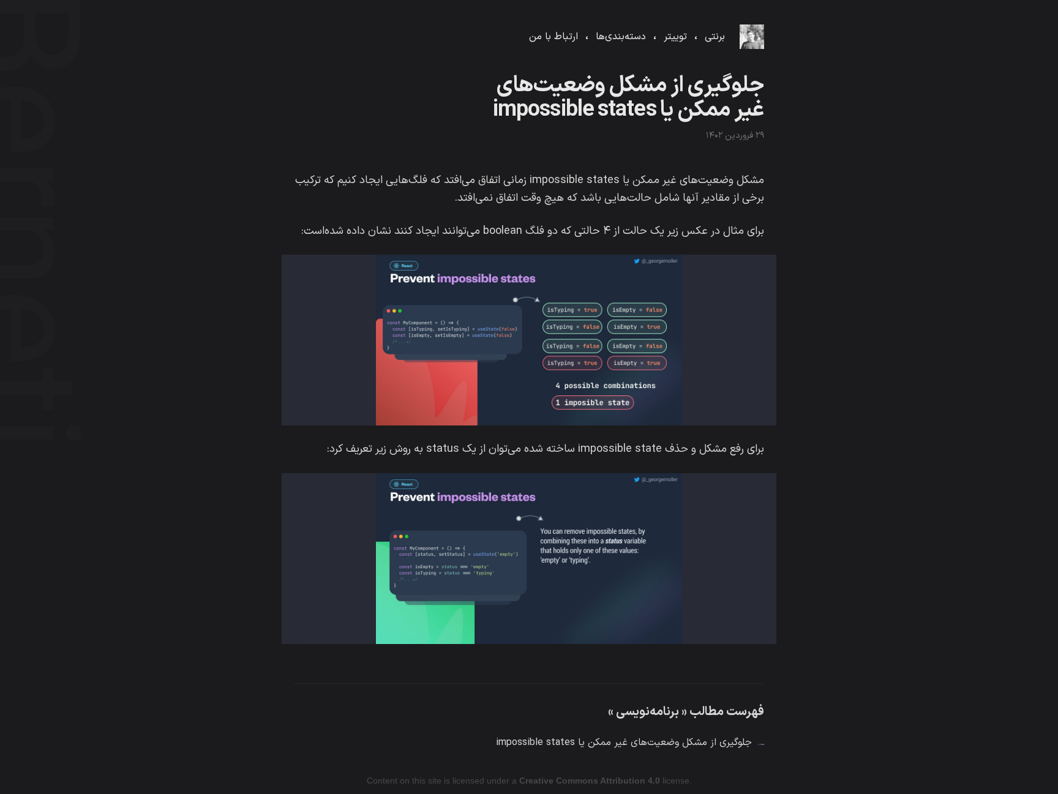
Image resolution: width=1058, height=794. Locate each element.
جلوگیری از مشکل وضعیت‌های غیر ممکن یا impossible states (624, 742)
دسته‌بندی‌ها (621, 36)
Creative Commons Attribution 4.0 (589, 780)
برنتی (715, 36)
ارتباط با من (553, 36)
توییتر (675, 36)
